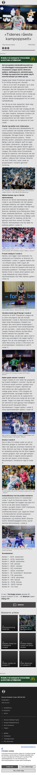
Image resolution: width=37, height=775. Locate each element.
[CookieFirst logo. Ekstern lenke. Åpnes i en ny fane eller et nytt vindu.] (2, 749)
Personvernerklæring (28, 747)
